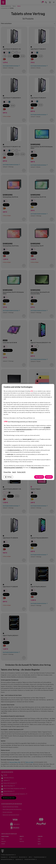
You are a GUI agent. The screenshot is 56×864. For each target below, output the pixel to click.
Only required (39, 477)
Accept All (48, 477)
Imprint (14, 472)
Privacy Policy (7, 472)
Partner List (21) (21, 472)
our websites (47, 427)
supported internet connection (24, 429)
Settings (9, 477)
